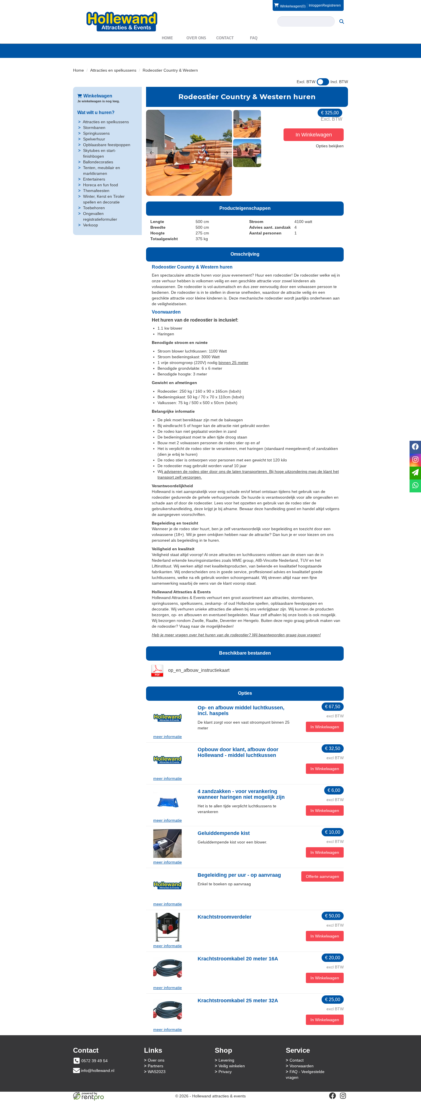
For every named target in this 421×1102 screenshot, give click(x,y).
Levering (226, 1060)
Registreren (331, 5)
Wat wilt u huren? (96, 112)
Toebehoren (94, 207)
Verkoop (90, 225)
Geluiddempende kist (224, 833)
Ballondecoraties (98, 162)
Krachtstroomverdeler (224, 917)
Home (167, 38)
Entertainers (94, 179)
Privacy (225, 1071)
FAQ (253, 38)
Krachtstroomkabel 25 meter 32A (238, 1000)
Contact (225, 38)
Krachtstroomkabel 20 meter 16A (238, 959)
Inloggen (315, 5)
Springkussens (96, 133)
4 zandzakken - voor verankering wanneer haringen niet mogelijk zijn (241, 794)
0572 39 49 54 (94, 1060)
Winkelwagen (97, 95)
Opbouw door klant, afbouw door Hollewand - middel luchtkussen (238, 752)
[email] (415, 473)
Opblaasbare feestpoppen (106, 144)
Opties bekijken (330, 146)
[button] (152, 152)
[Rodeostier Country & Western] (189, 153)
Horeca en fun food (100, 185)
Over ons (196, 38)
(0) (293, 6)
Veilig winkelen (232, 1066)
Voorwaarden (302, 1066)
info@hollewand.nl (97, 1070)
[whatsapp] (415, 485)
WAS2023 (157, 1071)
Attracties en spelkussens (113, 70)
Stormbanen (94, 127)
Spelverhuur (94, 139)
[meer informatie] (167, 717)
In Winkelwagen (314, 135)
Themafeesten (96, 190)
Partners (155, 1066)
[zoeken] (342, 21)
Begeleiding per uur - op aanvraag (239, 875)
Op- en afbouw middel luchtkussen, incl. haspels (241, 710)
